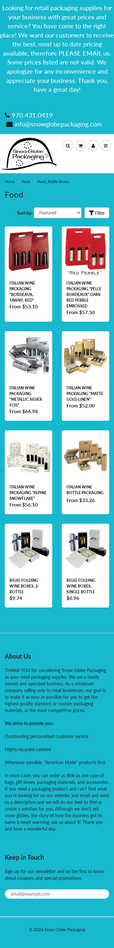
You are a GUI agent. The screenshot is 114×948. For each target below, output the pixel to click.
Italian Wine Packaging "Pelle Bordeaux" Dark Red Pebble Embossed (83, 294)
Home (10, 181)
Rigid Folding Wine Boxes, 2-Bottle (24, 586)
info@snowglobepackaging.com (58, 124)
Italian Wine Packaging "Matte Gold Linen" (84, 394)
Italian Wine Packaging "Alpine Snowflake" (28, 493)
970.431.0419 (32, 115)
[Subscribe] (101, 894)
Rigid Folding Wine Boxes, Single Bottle (80, 586)
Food (26, 181)
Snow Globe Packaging (65, 929)
